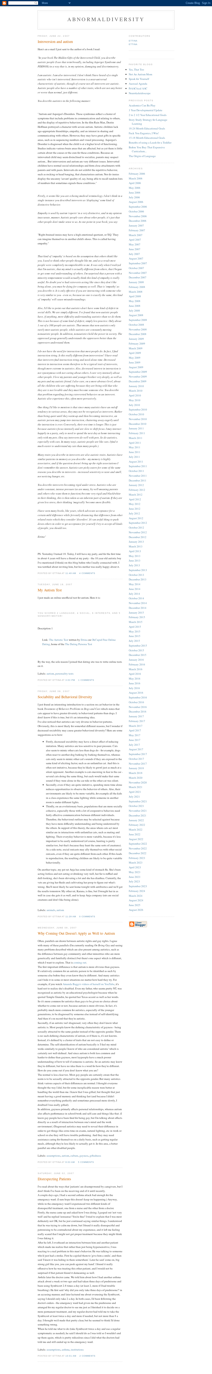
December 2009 (137, 381)
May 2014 (134, 584)
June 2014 (134, 589)
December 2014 (137, 608)
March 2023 (135, 862)
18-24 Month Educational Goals (147, 128)
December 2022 (137, 853)
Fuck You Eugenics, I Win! (144, 133)
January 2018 (136, 768)
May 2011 (134, 447)
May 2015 (134, 631)
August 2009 (136, 367)
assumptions (53, 1155)
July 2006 (134, 197)
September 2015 (138, 645)
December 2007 (137, 277)
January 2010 (136, 386)
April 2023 (135, 867)
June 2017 (134, 740)
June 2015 (134, 636)
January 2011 (136, 428)
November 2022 (138, 848)
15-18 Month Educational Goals (147, 138)
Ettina (84, 640)
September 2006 (138, 206)
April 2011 (135, 443)
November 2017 (138, 763)
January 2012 (136, 485)
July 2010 (134, 405)
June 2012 (134, 508)
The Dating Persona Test (78, 644)
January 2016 (136, 659)
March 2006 (135, 178)
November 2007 (138, 273)
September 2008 (138, 320)
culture (74, 1155)
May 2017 (134, 735)
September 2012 (138, 523)
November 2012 (138, 532)
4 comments (87, 573)
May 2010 (134, 400)
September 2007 (138, 263)
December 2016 (137, 711)
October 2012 (136, 527)
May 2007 (134, 244)
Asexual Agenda (138, 83)
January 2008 (136, 282)
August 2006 (136, 202)
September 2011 (138, 466)
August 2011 (136, 461)
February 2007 (137, 230)
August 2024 (136, 900)
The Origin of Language (142, 156)
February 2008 (137, 287)
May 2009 (134, 357)
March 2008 (135, 292)
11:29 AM (70, 916)
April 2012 (135, 499)
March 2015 (135, 622)
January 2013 (136, 541)
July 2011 (134, 457)
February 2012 (137, 490)
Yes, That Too (136, 69)
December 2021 (137, 815)
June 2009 (134, 362)
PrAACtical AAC (138, 88)
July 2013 (134, 565)
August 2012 (136, 518)
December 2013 (137, 579)
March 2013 (135, 546)
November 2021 (138, 810)
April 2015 (135, 627)
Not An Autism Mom (140, 74)
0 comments (87, 916)
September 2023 (138, 886)
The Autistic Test (58, 640)
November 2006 (138, 216)
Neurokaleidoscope (140, 93)
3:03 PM (70, 680)
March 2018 (135, 773)
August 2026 (136, 910)
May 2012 (134, 504)
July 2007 (134, 254)
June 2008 (134, 306)
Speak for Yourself (139, 79)
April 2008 (135, 296)
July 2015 (134, 641)
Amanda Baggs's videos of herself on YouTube (88, 984)
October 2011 (136, 471)
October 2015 (136, 650)
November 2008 (138, 329)
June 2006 (134, 192)
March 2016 (135, 669)
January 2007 (136, 225)
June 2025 (134, 905)
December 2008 (137, 334)
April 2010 (135, 395)
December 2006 (137, 221)
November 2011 (138, 475)
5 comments (86, 1162)
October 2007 (136, 268)
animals (51, 910)
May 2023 (134, 872)
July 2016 (134, 688)
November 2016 (138, 707)
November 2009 (138, 376)
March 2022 (135, 829)
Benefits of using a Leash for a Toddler (150, 142)
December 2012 (137, 537)
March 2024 (135, 896)
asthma (66, 1349)
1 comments (86, 680)
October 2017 (136, 759)
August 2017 (136, 749)
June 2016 (134, 683)
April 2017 (135, 730)
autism (50, 673)
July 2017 (134, 745)
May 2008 (134, 301)
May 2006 (134, 188)
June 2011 (134, 452)
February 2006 (137, 173)
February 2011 (137, 433)
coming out (79, 962)
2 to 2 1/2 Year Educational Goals (147, 115)
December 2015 (137, 655)
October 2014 (136, 598)
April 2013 (135, 551)
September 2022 (138, 843)
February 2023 (137, 858)
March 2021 (135, 787)
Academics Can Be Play (142, 105)
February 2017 (137, 721)
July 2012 (134, 513)
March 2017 (135, 726)
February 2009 (137, 343)
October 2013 (136, 575)
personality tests (64, 673)
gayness (84, 1155)
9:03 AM (70, 1162)
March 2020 (135, 778)
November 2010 (138, 419)
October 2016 (136, 702)
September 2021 (138, 801)
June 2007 (134, 249)
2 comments (87, 1356)
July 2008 (134, 310)
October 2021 (136, 806)
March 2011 (135, 438)
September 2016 (138, 697)
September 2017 (138, 754)
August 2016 (136, 692)
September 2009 (138, 372)
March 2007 (135, 235)
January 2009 (136, 339)
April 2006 (135, 183)
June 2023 (134, 877)
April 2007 (135, 239)
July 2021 (134, 796)
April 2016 (135, 674)
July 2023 (134, 881)
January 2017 (136, 716)
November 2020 (138, 782)
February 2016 (137, 664)
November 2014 (138, 603)
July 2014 (134, 594)
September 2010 (138, 409)
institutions (77, 1349)
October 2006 (136, 211)
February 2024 (137, 891)
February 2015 (137, 617)
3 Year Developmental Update (145, 110)
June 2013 (134, 560)
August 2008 (136, 315)
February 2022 (137, 825)
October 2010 (136, 414)
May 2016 (134, 678)
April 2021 (135, 792)
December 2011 (137, 480)
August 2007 (136, 258)
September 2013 (138, 570)
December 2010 (137, 424)
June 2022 (134, 834)
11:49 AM (70, 573)
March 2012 (135, 494)
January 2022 (136, 820)
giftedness (95, 1155)
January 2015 (136, 612)
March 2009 (135, 348)
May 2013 (134, 556)
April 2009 (135, 353)
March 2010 (135, 390)
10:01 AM (70, 1356)
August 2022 (136, 839)
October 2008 (136, 324)
